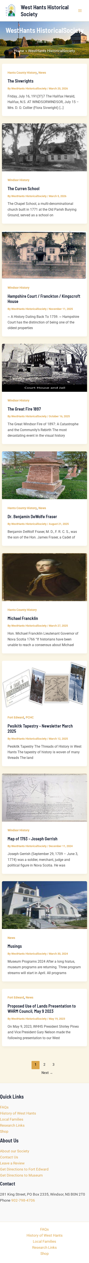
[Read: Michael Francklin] (44, 577)
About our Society (14, 1151)
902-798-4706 (23, 1200)
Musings (15, 946)
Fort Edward (16, 717)
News (42, 72)
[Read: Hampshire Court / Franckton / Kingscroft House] (44, 254)
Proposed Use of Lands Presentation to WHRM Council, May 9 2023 (42, 1008)
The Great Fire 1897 (24, 408)
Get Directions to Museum (21, 1175)
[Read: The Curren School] (44, 147)
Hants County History (22, 72)
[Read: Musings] (44, 905)
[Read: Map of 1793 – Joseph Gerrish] (44, 797)
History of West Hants (18, 1113)
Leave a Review (12, 1163)
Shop (4, 1131)
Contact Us (9, 1157)
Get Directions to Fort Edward (24, 1169)
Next (47, 1073)
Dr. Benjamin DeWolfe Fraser (32, 516)
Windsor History (18, 180)
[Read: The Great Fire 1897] (44, 367)
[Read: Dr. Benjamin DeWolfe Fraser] (44, 475)
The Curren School (23, 188)
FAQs (4, 1107)
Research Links (12, 1125)
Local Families (11, 1119)
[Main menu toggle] (80, 10)
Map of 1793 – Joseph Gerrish (32, 838)
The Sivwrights (20, 80)
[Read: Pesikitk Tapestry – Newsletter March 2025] (44, 684)
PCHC (30, 717)
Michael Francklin (23, 618)
